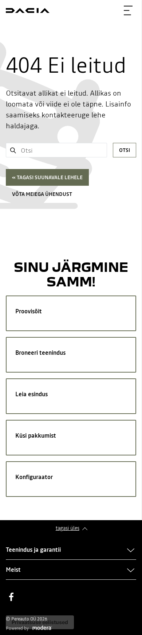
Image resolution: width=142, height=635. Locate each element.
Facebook (11, 596)
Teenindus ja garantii (33, 550)
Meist (13, 570)
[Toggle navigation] (128, 10)
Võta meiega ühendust (42, 194)
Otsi (124, 150)
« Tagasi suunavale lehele (47, 177)
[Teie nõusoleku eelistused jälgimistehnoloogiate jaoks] (40, 622)
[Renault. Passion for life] (28, 10)
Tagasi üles (67, 528)
